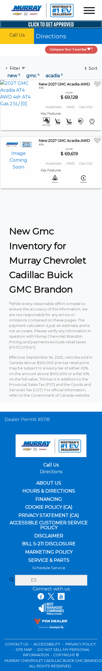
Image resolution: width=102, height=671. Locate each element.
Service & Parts (48, 560)
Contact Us (17, 644)
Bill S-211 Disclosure (49, 543)
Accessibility (47, 644)
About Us (48, 483)
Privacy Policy (80, 644)
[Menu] (89, 11)
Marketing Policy (49, 552)
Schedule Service (48, 568)
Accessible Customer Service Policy (49, 525)
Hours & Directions (48, 491)
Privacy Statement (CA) (48, 515)
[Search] (12, 580)
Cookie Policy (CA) (49, 507)
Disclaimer (48, 536)
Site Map (24, 649)
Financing (48, 499)
